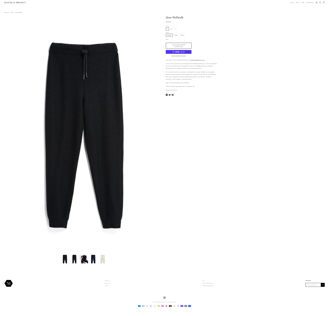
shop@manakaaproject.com (197, 60)
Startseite (6, 12)
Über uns (107, 280)
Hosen (12, 12)
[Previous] (8, 134)
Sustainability (309, 2)
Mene (167, 39)
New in (298, 2)
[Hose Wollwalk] (65, 259)
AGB (203, 280)
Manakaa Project (160, 302)
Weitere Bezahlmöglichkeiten (178, 56)
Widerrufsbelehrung (207, 283)
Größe (167, 26)
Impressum (107, 283)
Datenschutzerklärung (207, 285)
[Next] (159, 134)
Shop (303, 2)
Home (292, 2)
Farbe (167, 32)
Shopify (174, 302)
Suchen (107, 285)
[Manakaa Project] (15, 2)
